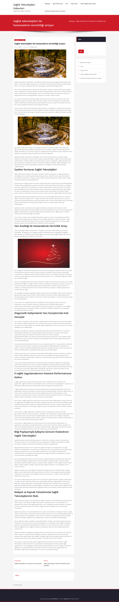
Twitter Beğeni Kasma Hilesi (88, 3)
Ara (79, 39)
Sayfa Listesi (74, 3)
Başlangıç (47, 3)
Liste (66, 3)
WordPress (55, 599)
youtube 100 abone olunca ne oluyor (55, 11)
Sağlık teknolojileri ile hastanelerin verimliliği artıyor (91, 21)
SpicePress (67, 599)
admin (20, 47)
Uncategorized (33, 47)
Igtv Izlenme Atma (58, 3)
